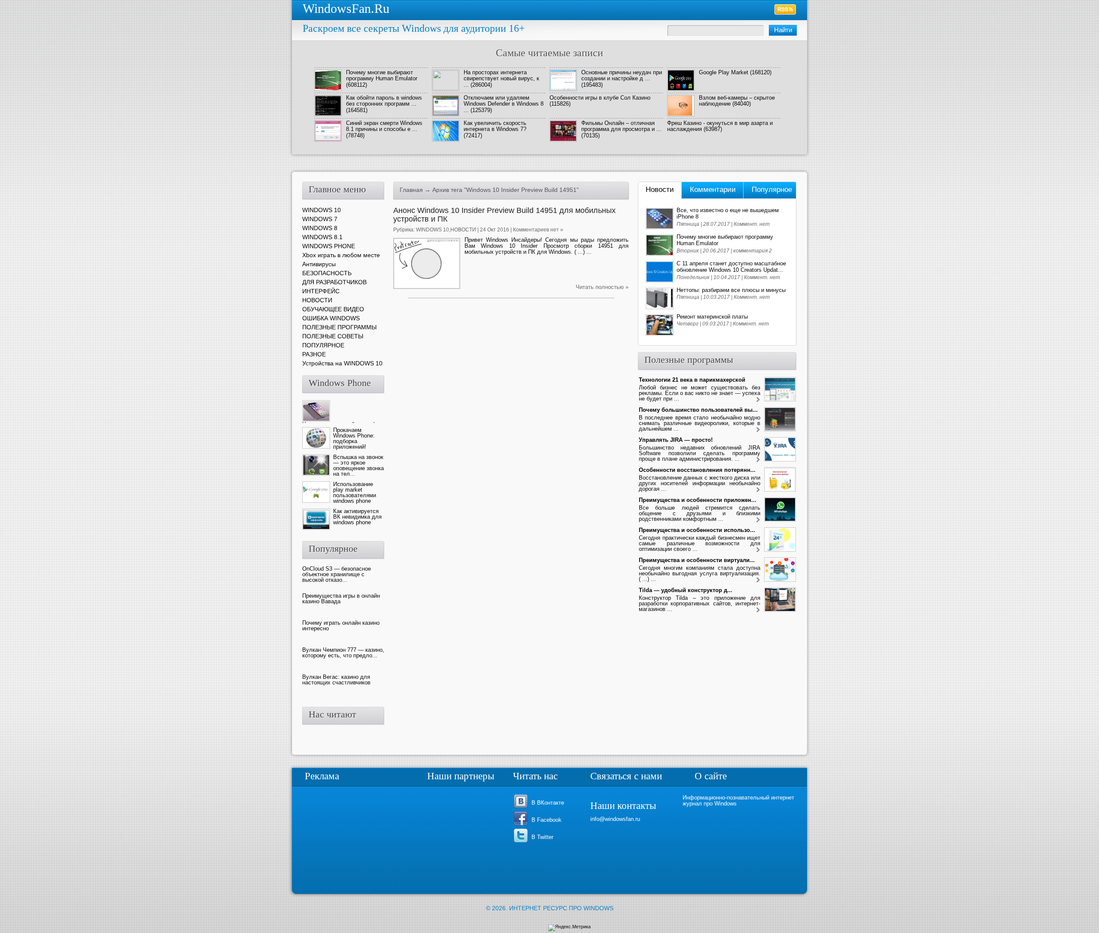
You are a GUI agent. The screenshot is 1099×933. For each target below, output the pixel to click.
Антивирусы (319, 264)
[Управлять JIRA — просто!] (758, 460)
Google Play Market (723, 72)
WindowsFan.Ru (346, 8)
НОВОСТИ (463, 230)
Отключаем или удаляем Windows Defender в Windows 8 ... (503, 103)
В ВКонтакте (547, 802)
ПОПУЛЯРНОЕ (323, 345)
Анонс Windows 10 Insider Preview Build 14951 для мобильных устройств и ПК (504, 214)
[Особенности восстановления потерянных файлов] (758, 490)
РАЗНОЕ (314, 354)
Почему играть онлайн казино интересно (340, 626)
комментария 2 (752, 251)
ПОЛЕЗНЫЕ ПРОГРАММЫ (339, 327)
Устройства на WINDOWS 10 (342, 363)
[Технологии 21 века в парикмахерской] (758, 400)
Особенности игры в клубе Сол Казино (600, 97)
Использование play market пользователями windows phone (354, 492)
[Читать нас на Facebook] (522, 824)
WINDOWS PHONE (328, 246)
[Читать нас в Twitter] (522, 842)
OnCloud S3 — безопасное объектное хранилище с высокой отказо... (336, 574)
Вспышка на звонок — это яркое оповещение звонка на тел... (358, 465)
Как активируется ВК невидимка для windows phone (357, 517)
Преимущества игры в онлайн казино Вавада (341, 599)
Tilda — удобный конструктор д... (685, 590)
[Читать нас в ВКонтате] (522, 807)
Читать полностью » (602, 287)
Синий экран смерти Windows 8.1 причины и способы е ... (384, 126)
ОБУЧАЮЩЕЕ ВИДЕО (333, 309)
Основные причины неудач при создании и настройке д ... (621, 75)
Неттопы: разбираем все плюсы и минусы (731, 290)
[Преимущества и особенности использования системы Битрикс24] (758, 550)
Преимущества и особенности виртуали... (697, 560)
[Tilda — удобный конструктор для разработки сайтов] (758, 610)
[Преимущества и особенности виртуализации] (758, 580)
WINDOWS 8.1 (322, 237)
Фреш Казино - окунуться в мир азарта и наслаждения (720, 126)
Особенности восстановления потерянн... (697, 470)
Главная (411, 189)
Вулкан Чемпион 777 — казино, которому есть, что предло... (343, 653)
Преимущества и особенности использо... (697, 530)
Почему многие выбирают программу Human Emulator (381, 75)
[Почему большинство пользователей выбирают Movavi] (758, 430)
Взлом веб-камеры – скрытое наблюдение (737, 100)
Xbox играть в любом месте (341, 255)
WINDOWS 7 (319, 219)
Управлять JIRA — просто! (676, 440)
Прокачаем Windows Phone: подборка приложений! (354, 438)
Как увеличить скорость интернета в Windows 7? (495, 126)
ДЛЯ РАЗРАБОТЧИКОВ (334, 282)
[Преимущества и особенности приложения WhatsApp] (758, 520)
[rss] (785, 9)
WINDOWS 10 (432, 230)
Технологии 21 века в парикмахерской (692, 380)
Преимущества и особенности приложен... (697, 500)
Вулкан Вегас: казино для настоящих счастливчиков (336, 680)
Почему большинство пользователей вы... (698, 410)
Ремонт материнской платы (712, 316)
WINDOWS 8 (319, 228)
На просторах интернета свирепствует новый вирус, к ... (501, 78)
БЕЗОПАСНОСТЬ (327, 273)
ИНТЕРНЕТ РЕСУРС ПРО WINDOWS (561, 908)
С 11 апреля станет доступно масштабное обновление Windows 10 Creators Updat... (731, 266)
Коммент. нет (752, 224)
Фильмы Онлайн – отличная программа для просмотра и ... (621, 126)
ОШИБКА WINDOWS (331, 318)
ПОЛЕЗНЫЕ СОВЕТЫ (332, 336)
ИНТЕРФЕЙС (321, 291)
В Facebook (546, 820)
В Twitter (542, 837)
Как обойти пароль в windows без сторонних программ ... (384, 100)
